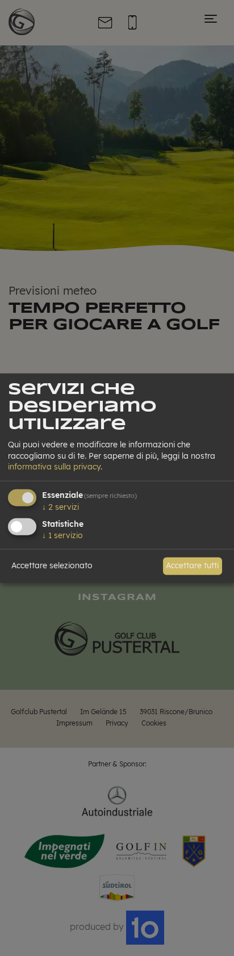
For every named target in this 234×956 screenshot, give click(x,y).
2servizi (60, 507)
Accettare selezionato (52, 565)
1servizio (62, 535)
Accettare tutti (192, 565)
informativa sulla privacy (54, 467)
